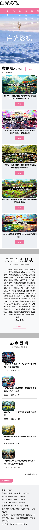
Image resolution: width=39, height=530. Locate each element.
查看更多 (19, 320)
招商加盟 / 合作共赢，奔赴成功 (13, 499)
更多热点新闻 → (31, 474)
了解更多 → (19, 326)
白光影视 (9, 2)
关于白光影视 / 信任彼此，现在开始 (15, 493)
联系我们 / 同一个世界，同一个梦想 (15, 506)
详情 (19, 104)
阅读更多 (31, 69)
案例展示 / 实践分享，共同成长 (13, 502)
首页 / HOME (7, 490)
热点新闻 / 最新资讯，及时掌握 (13, 496)
